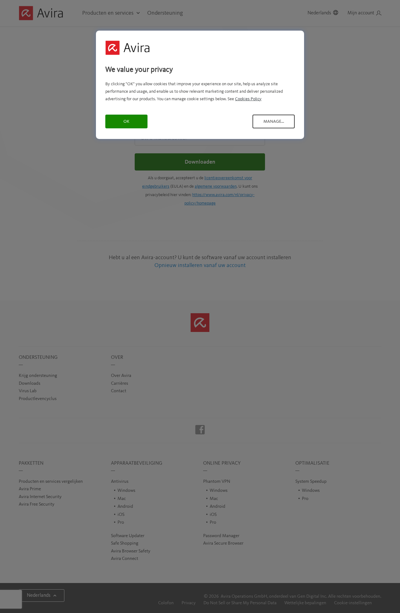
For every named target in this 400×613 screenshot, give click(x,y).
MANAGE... (273, 121)
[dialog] (200, 85)
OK (126, 121)
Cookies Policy (248, 99)
